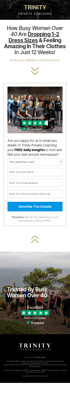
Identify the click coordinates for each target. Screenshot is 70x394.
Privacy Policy (41, 357)
